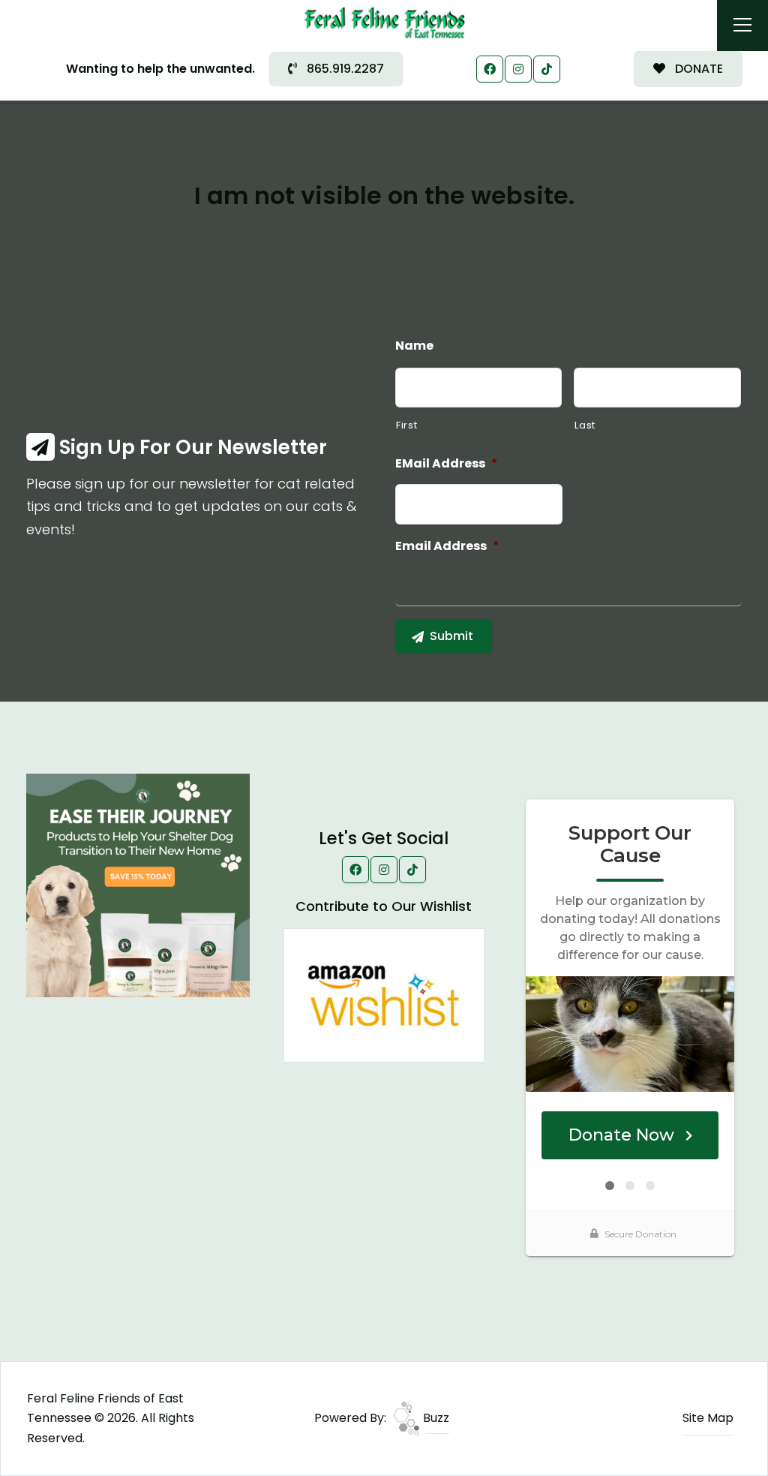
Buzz (434, 1417)
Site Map (708, 1417)
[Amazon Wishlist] (384, 994)
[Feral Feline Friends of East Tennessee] (384, 22)
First (406, 425)
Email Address (447, 547)
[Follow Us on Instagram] (518, 69)
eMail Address (446, 464)
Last (585, 425)
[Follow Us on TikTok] (546, 69)
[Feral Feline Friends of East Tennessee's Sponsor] (138, 884)
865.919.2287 (344, 68)
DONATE (697, 68)
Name (414, 346)
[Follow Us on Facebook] (489, 69)
